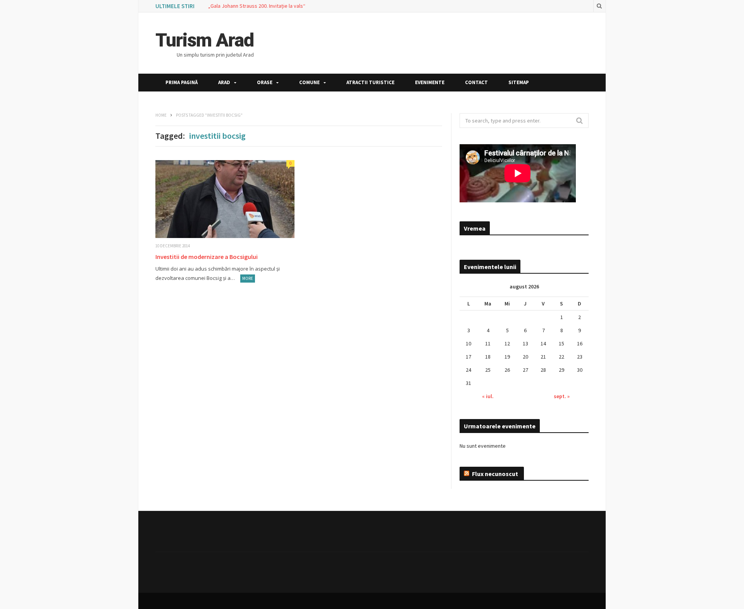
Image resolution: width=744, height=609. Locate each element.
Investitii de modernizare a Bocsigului (206, 257)
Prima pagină (181, 82)
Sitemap (518, 82)
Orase (264, 82)
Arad (224, 82)
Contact (476, 82)
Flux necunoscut (495, 474)
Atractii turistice (370, 82)
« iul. (488, 396)
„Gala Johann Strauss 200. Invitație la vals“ (256, 5)
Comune (309, 82)
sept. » (562, 396)
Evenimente (429, 82)
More (247, 278)
